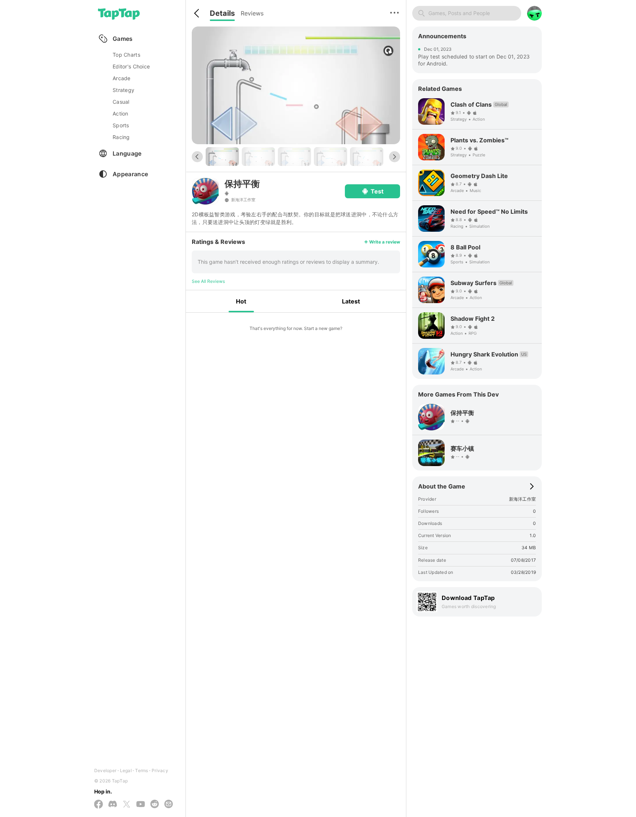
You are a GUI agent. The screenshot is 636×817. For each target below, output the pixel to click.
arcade (122, 78)
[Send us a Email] (168, 804)
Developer (105, 770)
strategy (123, 90)
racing (121, 137)
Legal (126, 770)
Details (222, 13)
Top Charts (126, 54)
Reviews (252, 13)
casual (121, 102)
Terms (141, 770)
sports (121, 125)
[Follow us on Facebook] (98, 805)
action (120, 113)
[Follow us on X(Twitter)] (126, 805)
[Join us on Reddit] (154, 804)
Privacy (160, 770)
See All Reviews (208, 281)
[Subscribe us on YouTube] (140, 804)
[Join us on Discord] (112, 804)
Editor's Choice (131, 66)
